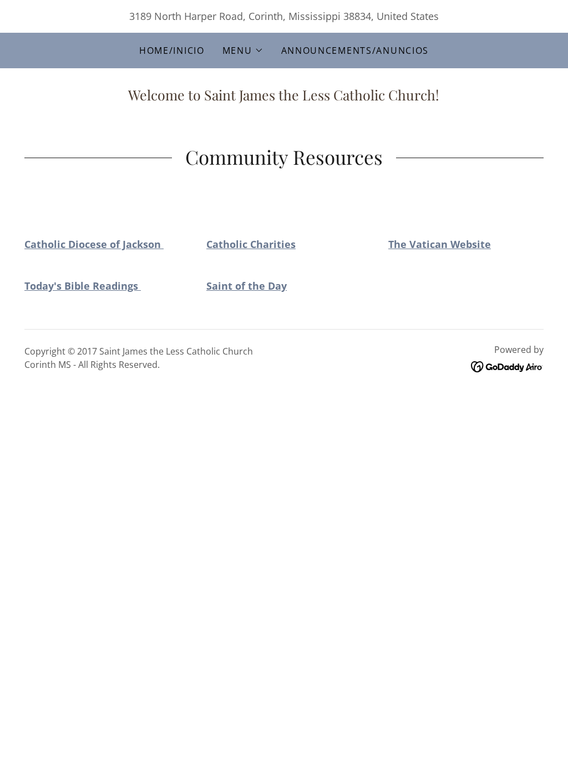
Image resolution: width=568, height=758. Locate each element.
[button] (242, 50)
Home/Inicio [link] (172, 50)
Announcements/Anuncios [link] (355, 50)
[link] (507, 366)
